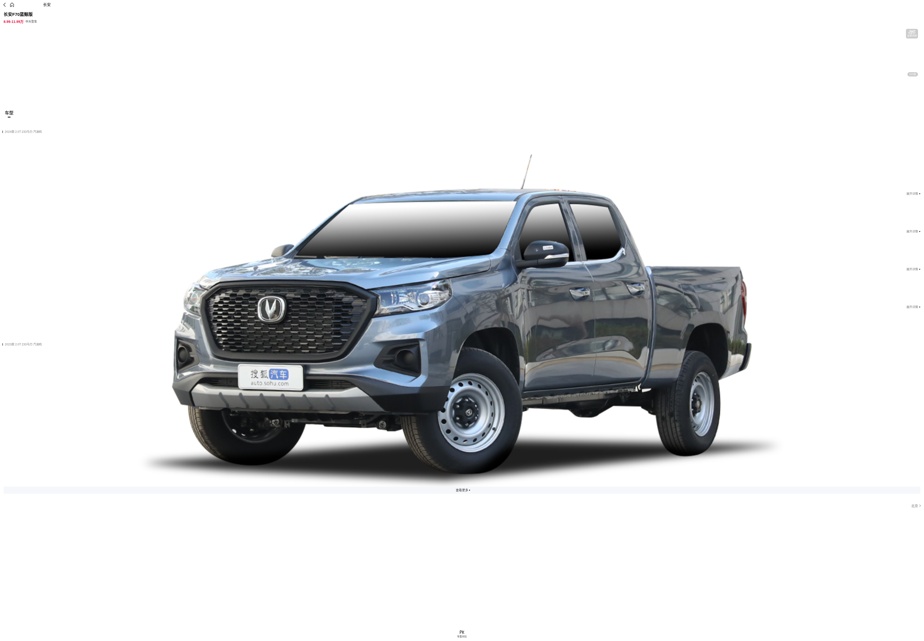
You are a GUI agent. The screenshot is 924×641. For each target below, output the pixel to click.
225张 (912, 74)
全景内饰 (912, 35)
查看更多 (462, 490)
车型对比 (462, 636)
